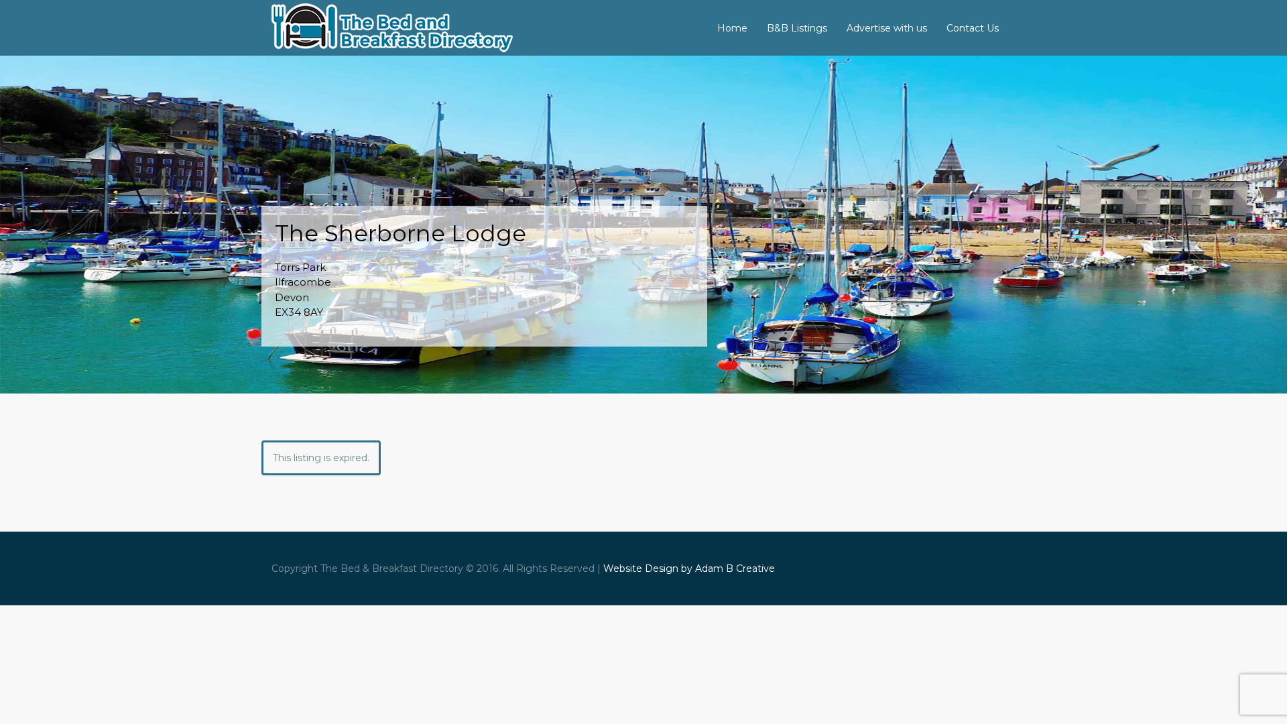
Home (732, 28)
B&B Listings (797, 28)
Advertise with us (887, 28)
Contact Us (972, 28)
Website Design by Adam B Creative (689, 568)
